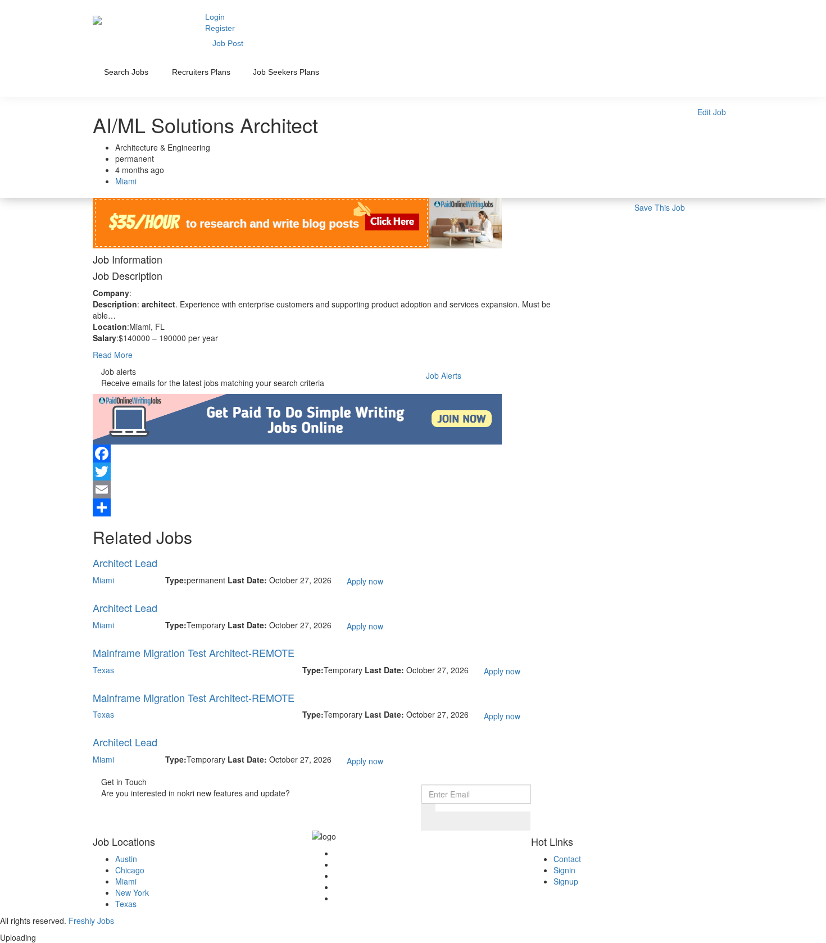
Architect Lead (125, 562)
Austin (126, 858)
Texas (103, 669)
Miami (126, 181)
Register (220, 28)
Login (215, 16)
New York (132, 892)
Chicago (129, 870)
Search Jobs (126, 71)
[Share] (331, 507)
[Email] (331, 489)
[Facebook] (331, 454)
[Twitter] (331, 471)
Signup (565, 881)
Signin (564, 870)
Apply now (365, 581)
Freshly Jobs (91, 920)
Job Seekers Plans (286, 71)
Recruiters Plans (201, 71)
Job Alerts (443, 375)
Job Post (227, 43)
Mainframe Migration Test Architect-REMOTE (193, 652)
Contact (567, 858)
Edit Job (711, 111)
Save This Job (659, 207)
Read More (113, 354)
